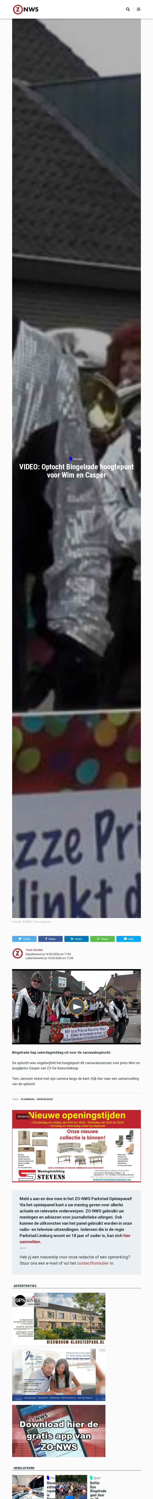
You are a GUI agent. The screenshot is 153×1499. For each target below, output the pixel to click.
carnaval (28, 1099)
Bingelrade (45, 1099)
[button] (24, 939)
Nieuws (78, 459)
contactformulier (93, 1263)
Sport (97, 1478)
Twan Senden (34, 950)
